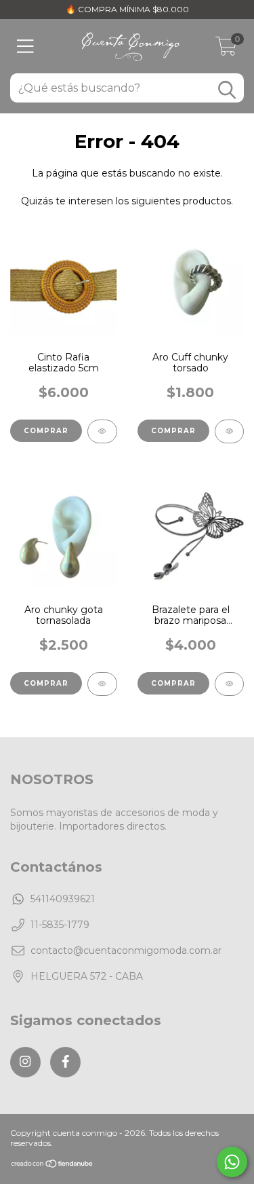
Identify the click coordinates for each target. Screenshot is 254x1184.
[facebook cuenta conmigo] (65, 1062)
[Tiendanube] (52, 1165)
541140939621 (62, 899)
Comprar (173, 430)
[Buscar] (226, 90)
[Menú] (25, 46)
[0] (226, 49)
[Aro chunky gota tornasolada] (102, 684)
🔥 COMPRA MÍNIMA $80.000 (127, 9)
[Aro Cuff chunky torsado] (230, 431)
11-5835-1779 (59, 925)
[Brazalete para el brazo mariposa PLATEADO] (230, 684)
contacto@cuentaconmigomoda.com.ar (125, 950)
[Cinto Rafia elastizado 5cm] (102, 431)
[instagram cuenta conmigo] (25, 1062)
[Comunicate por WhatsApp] (232, 1162)
